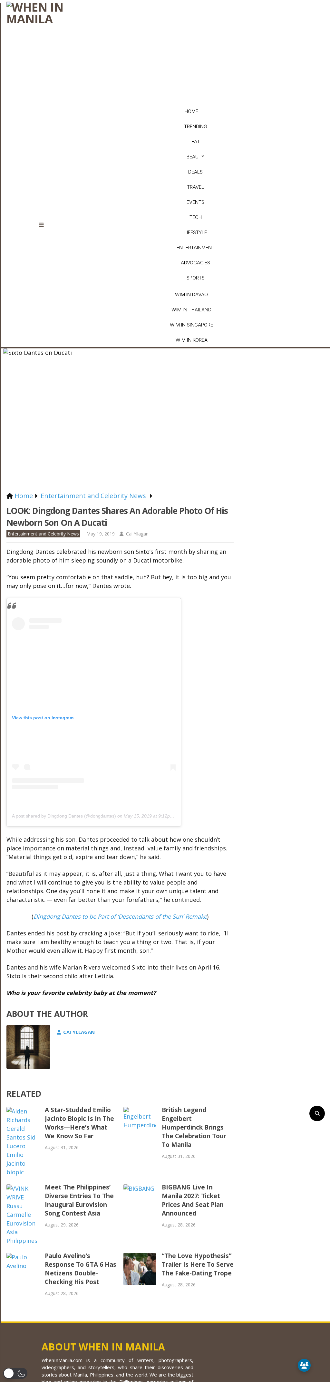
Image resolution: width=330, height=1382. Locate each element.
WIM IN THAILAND (191, 310)
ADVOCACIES (195, 263)
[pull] (45, 225)
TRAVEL (195, 187)
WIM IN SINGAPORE (191, 325)
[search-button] (317, 1113)
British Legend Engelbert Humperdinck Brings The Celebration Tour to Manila (194, 1127)
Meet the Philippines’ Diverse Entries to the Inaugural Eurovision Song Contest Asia (79, 1200)
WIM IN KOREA (192, 340)
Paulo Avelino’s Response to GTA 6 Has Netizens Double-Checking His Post (80, 1269)
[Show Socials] (304, 1365)
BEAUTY (195, 157)
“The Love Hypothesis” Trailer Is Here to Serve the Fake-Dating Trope (198, 1264)
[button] (15, 1373)
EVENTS (195, 202)
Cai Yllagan (137, 534)
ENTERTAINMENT (196, 247)
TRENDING (195, 126)
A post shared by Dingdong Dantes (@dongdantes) (64, 816)
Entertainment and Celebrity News (43, 534)
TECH (195, 217)
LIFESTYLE (195, 232)
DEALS (195, 172)
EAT (195, 141)
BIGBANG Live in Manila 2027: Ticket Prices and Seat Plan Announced (193, 1200)
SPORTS (196, 278)
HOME (191, 111)
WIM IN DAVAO (191, 294)
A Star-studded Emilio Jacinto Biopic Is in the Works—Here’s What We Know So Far (79, 1123)
